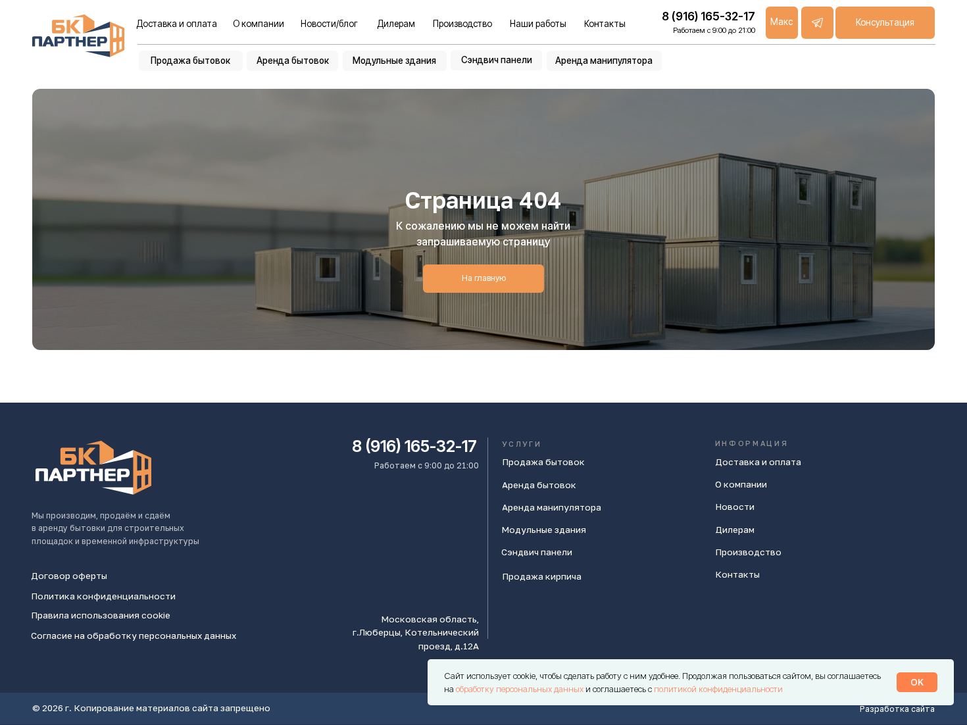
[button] (885, 23)
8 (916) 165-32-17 (414, 446)
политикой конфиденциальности (718, 689)
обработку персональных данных (520, 689)
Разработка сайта (897, 709)
